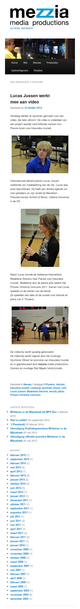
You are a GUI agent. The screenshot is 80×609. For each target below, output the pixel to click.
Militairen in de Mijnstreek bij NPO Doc (33, 412)
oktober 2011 (18, 504)
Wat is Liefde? (18, 420)
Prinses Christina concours (25, 395)
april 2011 (16, 529)
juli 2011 (15, 516)
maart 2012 (16, 492)
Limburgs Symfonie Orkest (45, 388)
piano (61, 391)
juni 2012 (15, 488)
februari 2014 (18, 463)
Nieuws (37, 62)
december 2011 (19, 500)
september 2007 (19, 566)
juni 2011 (15, 520)
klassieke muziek (20, 388)
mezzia (53, 391)
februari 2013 (18, 475)
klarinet (60, 384)
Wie (25, 62)
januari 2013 (17, 479)
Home (14, 62)
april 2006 (16, 578)
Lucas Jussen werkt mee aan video (30, 99)
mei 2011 (15, 525)
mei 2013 (15, 467)
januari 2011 (17, 541)
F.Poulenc (49, 384)
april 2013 (16, 471)
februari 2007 (18, 574)
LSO (64, 388)
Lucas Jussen (18, 391)
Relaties (38, 70)
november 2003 (19, 594)
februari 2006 (18, 582)
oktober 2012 (18, 483)
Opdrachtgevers (19, 70)
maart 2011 (16, 533)
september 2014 (19, 459)
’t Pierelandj (17, 424)
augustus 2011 (19, 512)
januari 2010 (17, 545)
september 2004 (19, 590)
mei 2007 (15, 570)
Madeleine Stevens (37, 391)
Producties (52, 62)
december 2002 (19, 598)
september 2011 (19, 508)
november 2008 (19, 553)
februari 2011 (18, 537)
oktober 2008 (18, 557)
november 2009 (19, 549)
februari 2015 (18, 455)
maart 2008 (16, 562)
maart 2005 (16, 586)
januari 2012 (17, 496)
